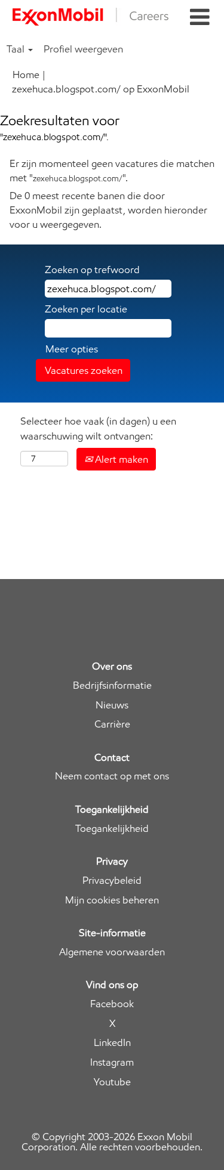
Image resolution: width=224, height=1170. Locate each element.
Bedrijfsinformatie (112, 685)
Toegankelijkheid (112, 828)
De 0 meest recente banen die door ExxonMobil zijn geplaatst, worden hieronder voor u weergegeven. (108, 210)
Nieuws (112, 705)
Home (26, 75)
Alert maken (120, 459)
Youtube (112, 1082)
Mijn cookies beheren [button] (112, 900)
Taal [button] (17, 49)
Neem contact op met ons (112, 776)
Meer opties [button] (71, 349)
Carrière (112, 724)
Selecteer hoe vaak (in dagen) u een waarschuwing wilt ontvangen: (98, 428)
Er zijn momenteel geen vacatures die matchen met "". (112, 170)
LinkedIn (112, 1042)
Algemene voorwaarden (112, 952)
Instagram (112, 1062)
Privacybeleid (112, 880)
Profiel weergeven (83, 49)
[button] (199, 17)
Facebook (112, 1004)
